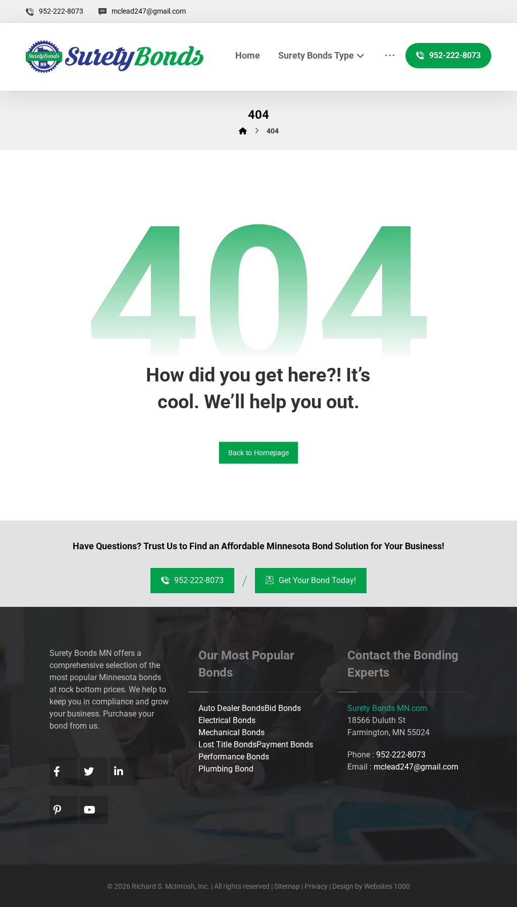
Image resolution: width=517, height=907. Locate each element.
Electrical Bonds (226, 720)
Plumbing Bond (225, 769)
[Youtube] (94, 810)
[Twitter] (94, 771)
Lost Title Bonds (227, 744)
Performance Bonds (233, 756)
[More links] (389, 55)
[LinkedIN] (124, 771)
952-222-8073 (401, 754)
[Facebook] (63, 771)
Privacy (316, 886)
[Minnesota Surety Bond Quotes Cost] (114, 57)
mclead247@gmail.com (416, 767)
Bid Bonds (283, 708)
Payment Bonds (284, 744)
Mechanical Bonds (231, 732)
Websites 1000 (387, 886)
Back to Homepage (258, 452)
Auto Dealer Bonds (231, 708)
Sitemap (287, 886)
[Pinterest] (63, 810)
